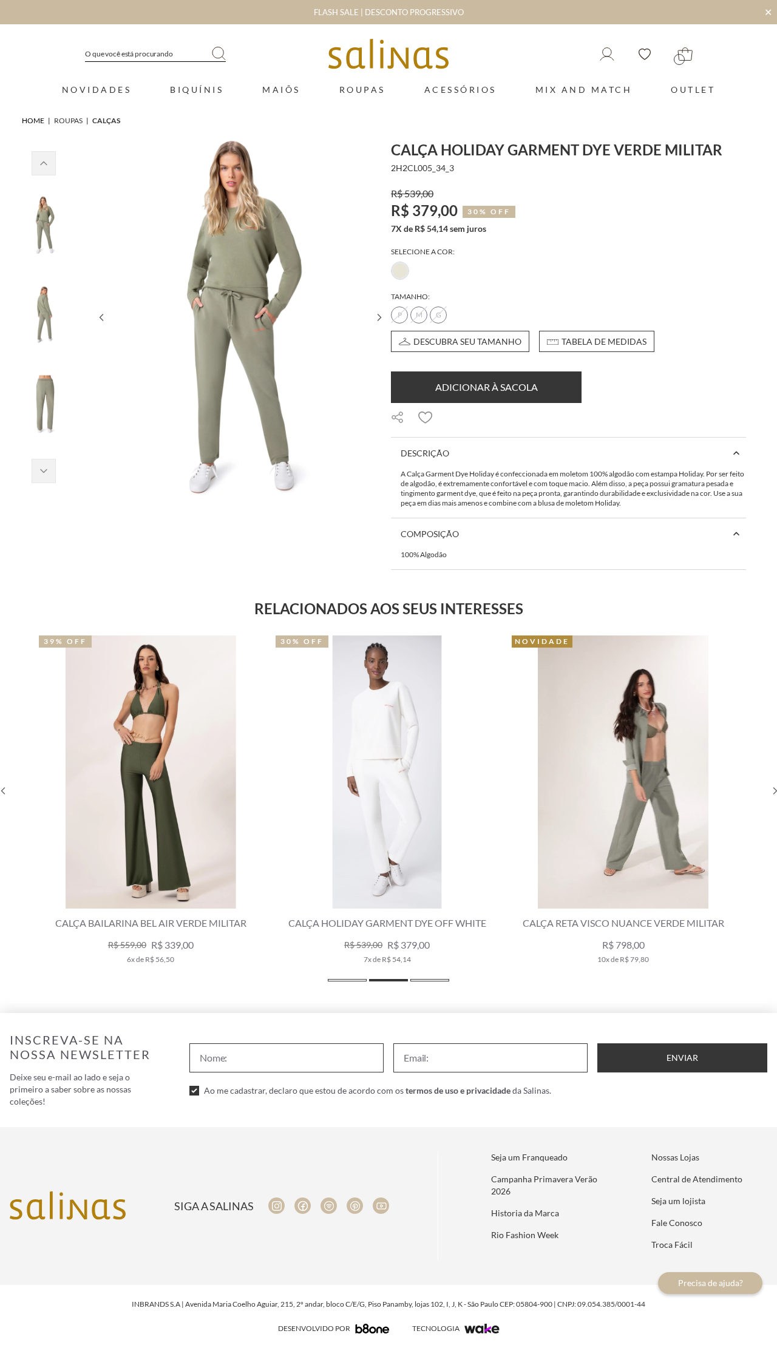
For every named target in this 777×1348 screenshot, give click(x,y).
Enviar (682, 1057)
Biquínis (196, 89)
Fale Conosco (676, 1223)
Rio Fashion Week (524, 1235)
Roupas (362, 89)
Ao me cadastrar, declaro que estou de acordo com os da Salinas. (377, 1090)
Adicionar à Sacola (486, 387)
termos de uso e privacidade (458, 1090)
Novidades (97, 89)
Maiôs (281, 89)
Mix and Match (584, 89)
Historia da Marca (525, 1213)
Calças (106, 120)
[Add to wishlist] (425, 417)
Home (33, 120)
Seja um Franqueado (529, 1157)
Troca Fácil (672, 1244)
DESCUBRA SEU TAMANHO (467, 341)
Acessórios (460, 89)
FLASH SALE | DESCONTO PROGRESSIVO (389, 12)
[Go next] (379, 317)
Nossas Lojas (675, 1157)
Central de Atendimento (696, 1179)
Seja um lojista (678, 1201)
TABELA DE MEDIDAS (604, 341)
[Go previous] (101, 317)
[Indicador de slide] (347, 980)
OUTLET (693, 89)
